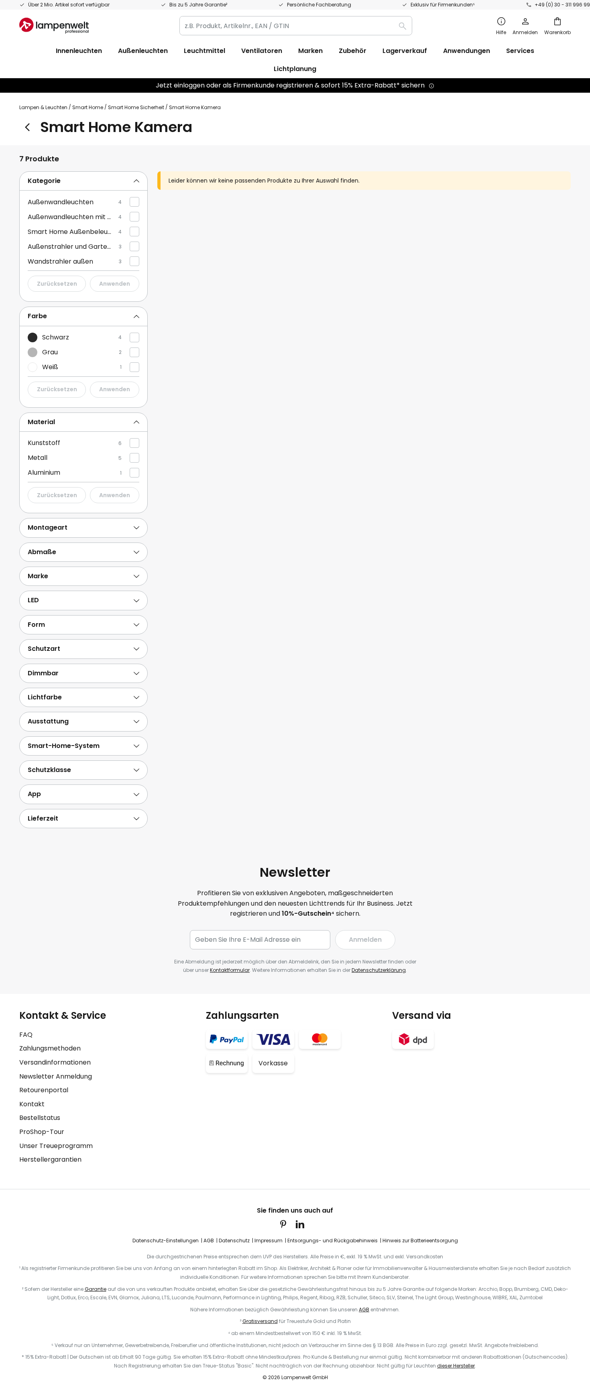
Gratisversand (260, 1321)
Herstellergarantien (50, 1159)
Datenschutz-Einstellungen (165, 1240)
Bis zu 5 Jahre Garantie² (198, 4)
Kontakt (32, 1104)
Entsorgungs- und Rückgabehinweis (332, 1240)
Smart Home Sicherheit (136, 107)
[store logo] (54, 26)
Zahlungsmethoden (50, 1048)
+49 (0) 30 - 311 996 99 (562, 4)
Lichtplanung (295, 68)
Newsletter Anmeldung (55, 1076)
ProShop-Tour (41, 1131)
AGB (208, 1240)
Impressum (268, 1240)
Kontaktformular (230, 970)
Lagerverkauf (404, 50)
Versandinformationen (55, 1062)
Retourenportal (43, 1090)
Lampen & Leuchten (43, 107)
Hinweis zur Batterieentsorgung (420, 1240)
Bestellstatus (39, 1117)
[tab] (83, 181)
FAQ (26, 1034)
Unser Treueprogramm (56, 1145)
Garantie (95, 1289)
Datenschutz (234, 1240)
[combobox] (296, 25)
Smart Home (87, 107)
